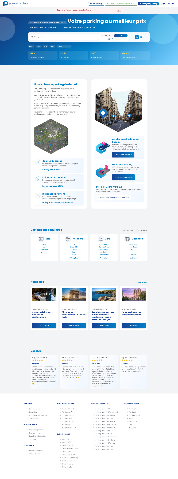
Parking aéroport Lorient (105, 449)
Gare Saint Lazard (69, 455)
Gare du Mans (67, 464)
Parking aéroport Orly (104, 409)
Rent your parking (149, 4)
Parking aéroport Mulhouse (106, 440)
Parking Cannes (68, 421)
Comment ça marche (37, 430)
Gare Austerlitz (67, 451)
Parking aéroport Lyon (104, 418)
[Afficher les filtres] (141, 37)
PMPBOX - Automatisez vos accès (122, 4)
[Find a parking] (137, 37)
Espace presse (34, 454)
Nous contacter (35, 433)
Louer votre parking (123, 177)
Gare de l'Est (67, 442)
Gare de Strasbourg (70, 458)
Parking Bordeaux (69, 428)
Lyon (38, 46)
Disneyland (133, 244)
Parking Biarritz (67, 415)
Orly (45, 46)
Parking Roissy (134, 415)
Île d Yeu (134, 247)
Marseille (44, 249)
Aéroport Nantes (64, 46)
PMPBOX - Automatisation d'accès (114, 197)
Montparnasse (103, 249)
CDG (52, 46)
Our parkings (98, 4)
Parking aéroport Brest (104, 446)
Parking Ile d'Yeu (68, 412)
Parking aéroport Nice (104, 431)
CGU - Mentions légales (38, 415)
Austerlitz (104, 252)
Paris (31, 46)
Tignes (133, 255)
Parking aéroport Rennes (105, 443)
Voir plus (44, 253)
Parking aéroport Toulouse (106, 424)
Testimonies (33, 418)
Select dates (115, 39)
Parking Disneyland (69, 409)
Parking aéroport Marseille (106, 428)
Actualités (32, 439)
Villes (131, 418)
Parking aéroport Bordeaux (106, 437)
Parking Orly (133, 412)
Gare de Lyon (104, 244)
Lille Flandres (104, 255)
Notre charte (34, 412)
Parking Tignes (67, 424)
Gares (131, 424)
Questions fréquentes (37, 436)
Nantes (74, 249)
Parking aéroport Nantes (105, 415)
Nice (74, 255)
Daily (121, 35)
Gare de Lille (67, 467)
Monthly (107, 35)
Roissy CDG (74, 247)
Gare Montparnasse (70, 448)
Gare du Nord (104, 247)
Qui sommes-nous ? (36, 409)
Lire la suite (44, 325)
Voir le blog (142, 282)
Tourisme (132, 428)
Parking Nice (67, 418)
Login (163, 4)
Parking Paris (134, 409)
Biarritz (133, 249)
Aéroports (133, 421)
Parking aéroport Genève (105, 421)
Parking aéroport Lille (104, 434)
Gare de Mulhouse (69, 461)
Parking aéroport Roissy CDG (107, 412)
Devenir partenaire (36, 451)
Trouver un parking (123, 155)
